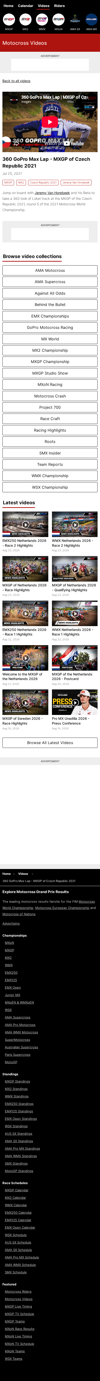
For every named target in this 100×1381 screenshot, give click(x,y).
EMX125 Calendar (18, 1220)
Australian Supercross (21, 1047)
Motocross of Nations (18, 914)
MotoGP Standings (19, 1171)
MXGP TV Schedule (19, 1314)
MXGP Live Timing (18, 1306)
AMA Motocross (50, 270)
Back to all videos (16, 81)
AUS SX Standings (18, 1133)
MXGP (9, 29)
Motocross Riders (18, 1291)
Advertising (11, 923)
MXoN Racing (50, 384)
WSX (8, 1010)
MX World (50, 339)
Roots (50, 441)
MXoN (58, 29)
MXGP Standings (17, 1081)
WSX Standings (16, 1126)
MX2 (25, 29)
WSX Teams (13, 1359)
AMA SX (75, 29)
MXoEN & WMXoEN (19, 1002)
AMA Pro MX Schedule (22, 1257)
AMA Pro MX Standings (22, 1148)
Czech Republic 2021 (43, 182)
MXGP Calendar (16, 1190)
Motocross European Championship (62, 908)
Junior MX (12, 995)
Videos (44, 6)
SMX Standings (16, 1163)
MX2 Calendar (15, 1197)
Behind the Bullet (50, 304)
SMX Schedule (16, 1272)
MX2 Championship (50, 350)
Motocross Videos (19, 1299)
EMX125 (11, 980)
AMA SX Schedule (18, 1250)
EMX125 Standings (19, 1111)
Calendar (25, 6)
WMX (42, 29)
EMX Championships (50, 316)
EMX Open (13, 987)
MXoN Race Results (19, 1329)
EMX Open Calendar (20, 1227)
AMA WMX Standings (21, 1156)
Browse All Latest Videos (50, 742)
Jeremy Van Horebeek (76, 182)
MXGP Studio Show (50, 373)
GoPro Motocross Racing (50, 327)
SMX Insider (50, 453)
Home (8, 6)
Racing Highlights (50, 430)
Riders (59, 6)
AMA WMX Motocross (21, 1032)
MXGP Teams (15, 1321)
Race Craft (50, 418)
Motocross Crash (50, 396)
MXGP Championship (50, 361)
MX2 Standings (16, 1089)
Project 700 (50, 407)
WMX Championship (50, 475)
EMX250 (11, 972)
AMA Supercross (50, 281)
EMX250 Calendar (18, 1212)
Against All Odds (50, 293)
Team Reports (50, 464)
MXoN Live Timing (18, 1336)
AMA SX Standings (19, 1141)
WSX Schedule (16, 1235)
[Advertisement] (50, 65)
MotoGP (11, 1062)
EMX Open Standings (21, 1119)
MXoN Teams (15, 1351)
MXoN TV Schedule (19, 1344)
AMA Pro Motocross (20, 1025)
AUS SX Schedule (18, 1242)
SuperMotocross (17, 1040)
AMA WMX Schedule (20, 1265)
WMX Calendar (16, 1205)
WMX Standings (17, 1096)
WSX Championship (50, 487)
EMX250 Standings (19, 1104)
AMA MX (91, 29)
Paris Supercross (17, 1055)
